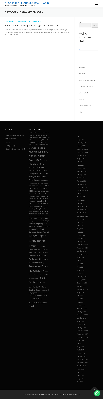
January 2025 (81, 146)
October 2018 (81, 318)
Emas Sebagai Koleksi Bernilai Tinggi (38, 206)
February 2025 (82, 143)
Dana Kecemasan (24, 21)
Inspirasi (81, 99)
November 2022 (82, 190)
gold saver (46, 211)
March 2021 (81, 235)
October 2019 (81, 286)
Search (81, 22)
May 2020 (80, 267)
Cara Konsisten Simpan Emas (14, 135)
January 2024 (81, 174)
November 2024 (82, 152)
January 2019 (81, 312)
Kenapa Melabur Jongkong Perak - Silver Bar (39, 223)
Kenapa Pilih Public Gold (43, 226)
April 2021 (80, 232)
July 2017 (80, 344)
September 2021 (82, 216)
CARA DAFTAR (83, 93)
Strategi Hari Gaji (10, 139)
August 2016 (81, 369)
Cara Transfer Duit (85, 106)
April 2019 (80, 302)
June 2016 (80, 375)
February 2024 (82, 171)
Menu (96, 4)
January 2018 (81, 328)
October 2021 (81, 213)
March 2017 (81, 353)
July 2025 (80, 136)
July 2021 (80, 222)
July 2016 (80, 372)
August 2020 (81, 257)
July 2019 (80, 296)
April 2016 (80, 382)
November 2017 (82, 334)
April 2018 (80, 321)
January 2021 (81, 241)
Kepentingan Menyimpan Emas (37, 241)
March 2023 (81, 178)
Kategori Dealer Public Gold (36, 218)
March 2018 (81, 324)
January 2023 (81, 184)
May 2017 (80, 347)
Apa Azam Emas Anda (37, 142)
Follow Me (82, 67)
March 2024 (81, 168)
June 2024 (80, 165)
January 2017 (81, 356)
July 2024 (80, 162)
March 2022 (81, 197)
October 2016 (81, 366)
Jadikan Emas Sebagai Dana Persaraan (39, 216)
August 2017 (81, 340)
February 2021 (82, 238)
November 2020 (82, 248)
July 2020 (80, 261)
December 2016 (82, 359)
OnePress (61, 394)
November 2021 (82, 210)
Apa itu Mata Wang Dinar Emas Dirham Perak (38, 164)
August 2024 (81, 159)
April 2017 (80, 350)
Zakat (80, 112)
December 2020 (82, 245)
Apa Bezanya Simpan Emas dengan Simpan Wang (39, 145)
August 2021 (81, 219)
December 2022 (82, 187)
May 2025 (80, 139)
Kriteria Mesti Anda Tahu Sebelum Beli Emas (39, 253)
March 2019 (81, 305)
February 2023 (82, 181)
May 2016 (80, 379)
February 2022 (82, 200)
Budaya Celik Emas (34, 198)
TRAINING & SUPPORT (86, 86)
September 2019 (82, 289)
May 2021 (80, 229)
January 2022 (81, 203)
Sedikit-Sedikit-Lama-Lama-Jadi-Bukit (38, 282)
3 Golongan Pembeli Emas (36, 132)
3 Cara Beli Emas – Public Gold (15, 149)
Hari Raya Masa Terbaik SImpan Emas (38, 213)
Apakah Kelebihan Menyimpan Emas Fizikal (39, 176)
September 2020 (82, 254)
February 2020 (82, 277)
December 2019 (82, 283)
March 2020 (81, 273)
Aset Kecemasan (11, 21)
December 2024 (82, 149)
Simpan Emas (36, 21)
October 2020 (81, 251)
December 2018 (82, 315)
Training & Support (11, 146)
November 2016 (82, 363)
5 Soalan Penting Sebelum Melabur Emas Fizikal (39, 137)
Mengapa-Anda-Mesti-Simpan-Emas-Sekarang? (38, 259)
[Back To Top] (94, 389)
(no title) (7, 142)
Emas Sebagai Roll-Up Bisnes (36, 209)
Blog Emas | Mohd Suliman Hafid (27, 3)
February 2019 (82, 308)
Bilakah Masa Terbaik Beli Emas (40, 196)
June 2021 (80, 226)
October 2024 (81, 155)
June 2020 (80, 264)
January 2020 (81, 280)
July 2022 (80, 194)
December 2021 (82, 206)
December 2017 (82, 331)
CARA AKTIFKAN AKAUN (87, 80)
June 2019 (80, 299)
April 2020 (80, 270)
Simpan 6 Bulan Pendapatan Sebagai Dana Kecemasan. (32, 25)
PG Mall (42, 274)
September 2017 (82, 337)
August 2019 (81, 293)
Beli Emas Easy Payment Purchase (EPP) (39, 188)
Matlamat (82, 74)
